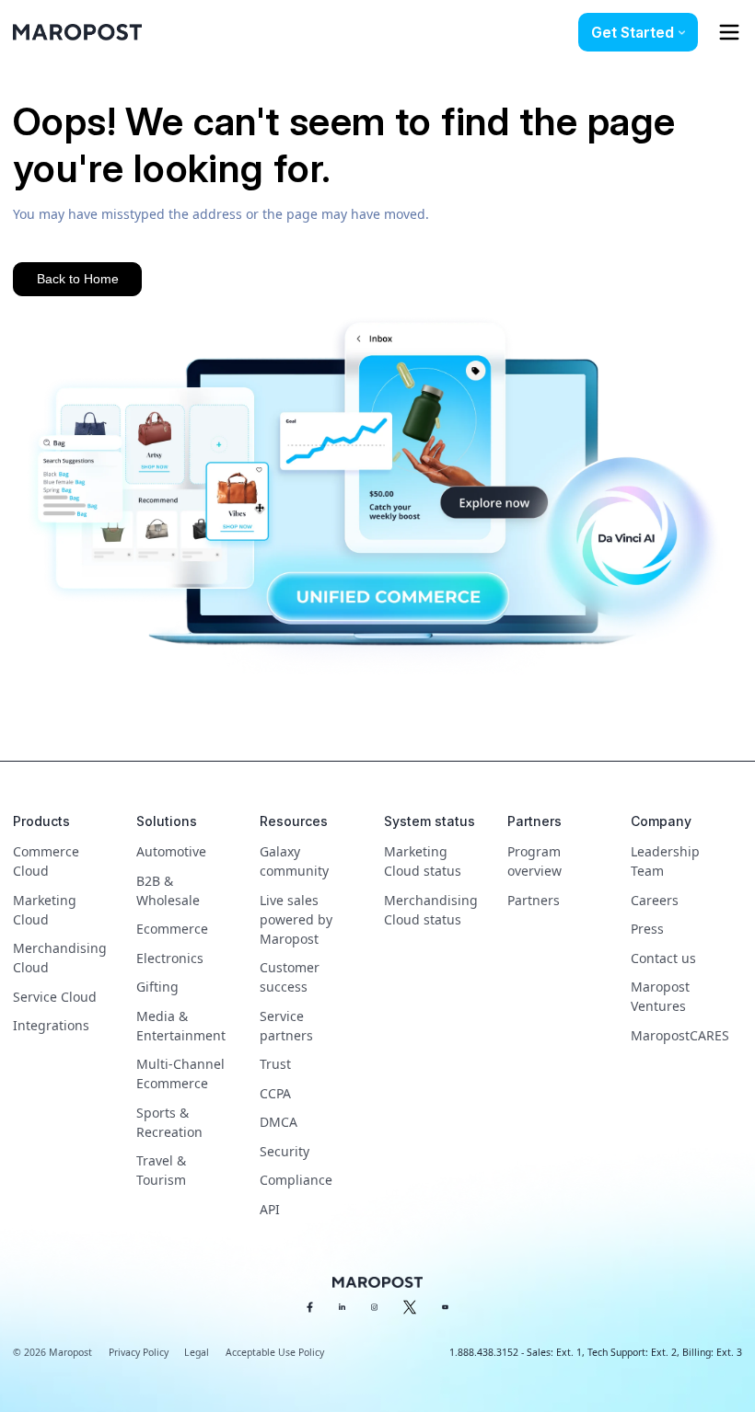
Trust (275, 1064)
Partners (533, 900)
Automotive (171, 851)
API (270, 1209)
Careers (655, 900)
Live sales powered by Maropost (296, 919)
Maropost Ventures (660, 996)
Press (647, 928)
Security (284, 1151)
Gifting (157, 986)
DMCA (278, 1122)
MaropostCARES (680, 1035)
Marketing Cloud (44, 909)
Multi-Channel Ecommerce (180, 1073)
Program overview (534, 861)
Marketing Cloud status (422, 861)
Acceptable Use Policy (275, 1352)
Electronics (169, 958)
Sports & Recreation (169, 1122)
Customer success (289, 977)
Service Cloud (55, 996)
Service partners (286, 1025)
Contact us (663, 958)
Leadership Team (665, 861)
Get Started (632, 32)
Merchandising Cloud (60, 957)
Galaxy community (294, 861)
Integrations (51, 1025)
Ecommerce (172, 928)
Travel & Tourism (161, 1170)
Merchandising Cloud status (431, 909)
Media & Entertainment (181, 1025)
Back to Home (78, 278)
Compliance (296, 1179)
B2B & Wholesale (168, 890)
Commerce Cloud (46, 861)
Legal (196, 1352)
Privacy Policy (138, 1352)
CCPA (275, 1093)
